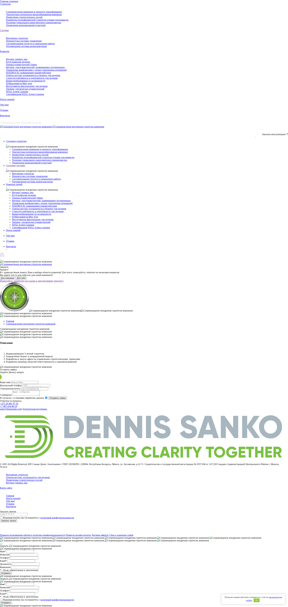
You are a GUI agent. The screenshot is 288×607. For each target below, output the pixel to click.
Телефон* (5, 557)
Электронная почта (10, 388)
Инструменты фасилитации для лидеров (27, 86)
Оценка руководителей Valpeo (21, 64)
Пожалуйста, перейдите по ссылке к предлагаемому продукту (32, 281)
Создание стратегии (16, 141)
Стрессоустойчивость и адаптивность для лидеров (32, 78)
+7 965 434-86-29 (8, 406)
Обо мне (4, 104)
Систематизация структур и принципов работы (30, 43)
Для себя (21, 278)
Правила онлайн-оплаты (78, 535)
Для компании (7, 278)
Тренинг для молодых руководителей (25, 89)
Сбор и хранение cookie (121, 535)
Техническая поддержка (34, 409)
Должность (6, 564)
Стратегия (5, 4)
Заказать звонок (8, 521)
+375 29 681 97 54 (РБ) (31, 122)
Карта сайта (6, 488)
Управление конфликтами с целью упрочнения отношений (36, 70)
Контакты (5, 115)
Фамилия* (5, 587)
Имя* (3, 551)
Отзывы (4, 110)
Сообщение (6, 395)
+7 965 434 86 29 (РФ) (10, 122)
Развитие (4, 51)
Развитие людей (14, 184)
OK (256, 600)
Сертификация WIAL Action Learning (25, 94)
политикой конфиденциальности (57, 517)
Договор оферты (100, 535)
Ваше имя (5, 382)
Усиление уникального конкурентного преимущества (33, 22)
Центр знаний (7, 99)
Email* (3, 561)
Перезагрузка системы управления (24, 41)
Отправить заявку (58, 398)
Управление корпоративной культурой (26, 25)
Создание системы (15, 165)
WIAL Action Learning (17, 91)
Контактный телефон (11, 385)
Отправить (6, 573)
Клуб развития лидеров (18, 62)
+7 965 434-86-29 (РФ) (237, 133)
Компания (5, 567)
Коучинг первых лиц (16, 59)
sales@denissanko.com (9, 125)
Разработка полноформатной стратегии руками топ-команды (37, 20)
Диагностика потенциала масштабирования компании (34, 14)
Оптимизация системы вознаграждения (26, 46)
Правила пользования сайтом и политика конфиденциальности (32, 535)
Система (4, 30)
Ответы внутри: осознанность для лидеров (28, 477)
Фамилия (5, 554)
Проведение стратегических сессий (24, 17)
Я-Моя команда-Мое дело (19, 83)
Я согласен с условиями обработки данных (22, 398)
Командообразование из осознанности (25, 80)
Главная (10, 495)
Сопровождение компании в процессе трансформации (34, 11)
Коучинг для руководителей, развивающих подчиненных (35, 67)
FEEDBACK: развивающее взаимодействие (28, 72)
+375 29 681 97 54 (9, 403)
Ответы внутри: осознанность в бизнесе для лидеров (33, 75)
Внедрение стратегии (17, 38)
